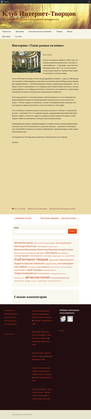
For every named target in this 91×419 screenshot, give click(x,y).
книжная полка (19, 281)
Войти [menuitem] (7, 2)
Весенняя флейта (10, 324)
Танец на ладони (10, 317)
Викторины (20, 31)
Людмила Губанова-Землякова (29, 263)
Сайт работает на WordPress (22, 414)
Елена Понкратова (36, 256)
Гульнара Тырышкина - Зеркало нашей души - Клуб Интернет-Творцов (42, 314)
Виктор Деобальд (31, 253)
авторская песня (19, 278)
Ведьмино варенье (11, 314)
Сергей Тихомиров (34, 270)
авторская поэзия (37, 277)
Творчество (6, 31)
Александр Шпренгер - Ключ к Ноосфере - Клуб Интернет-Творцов (41, 335)
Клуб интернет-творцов (31, 259)
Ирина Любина (70, 256)
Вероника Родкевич (20, 253)
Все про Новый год (63, 253)
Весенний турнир (10, 321)
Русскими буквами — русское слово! (59, 218)
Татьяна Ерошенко (43, 273)
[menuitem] (2, 2)
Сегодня (59, 31)
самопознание (42, 281)
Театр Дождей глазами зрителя (58, 273)
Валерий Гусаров (65, 249)
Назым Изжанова (51, 264)
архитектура (55, 209)
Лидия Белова (53, 260)
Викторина (47, 55)
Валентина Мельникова (25, 249)
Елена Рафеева (47, 256)
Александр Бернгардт (64, 243)
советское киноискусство (54, 281)
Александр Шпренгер (25, 246)
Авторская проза (23, 242)
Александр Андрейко (48, 243)
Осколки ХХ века (55, 267)
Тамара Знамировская (25, 273)
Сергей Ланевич (20, 270)
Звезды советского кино (59, 256)
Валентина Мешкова (47, 249)
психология (34, 281)
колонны (72, 209)
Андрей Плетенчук (53, 246)
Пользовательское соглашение (40, 31)
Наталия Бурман (65, 263)
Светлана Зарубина (66, 267)
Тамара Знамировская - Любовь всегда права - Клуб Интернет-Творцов (42, 371)
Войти (61, 331)
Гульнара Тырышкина (21, 256)
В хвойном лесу (9, 310)
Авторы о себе (37, 243)
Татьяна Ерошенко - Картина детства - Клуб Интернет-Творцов (42, 392)
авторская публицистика (60, 278)
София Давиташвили (49, 270)
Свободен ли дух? (22, 218)
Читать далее (9, 334)
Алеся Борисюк (42, 246)
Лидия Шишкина (66, 260)
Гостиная (18, 36)
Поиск (16, 228)
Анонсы (69, 31)
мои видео (27, 281)
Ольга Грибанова (43, 267)
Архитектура (34, 209)
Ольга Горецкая (32, 267)
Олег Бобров (20, 266)
